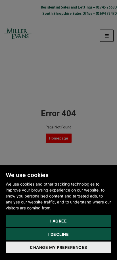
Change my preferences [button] (58, 247)
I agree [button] (58, 221)
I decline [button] (58, 234)
